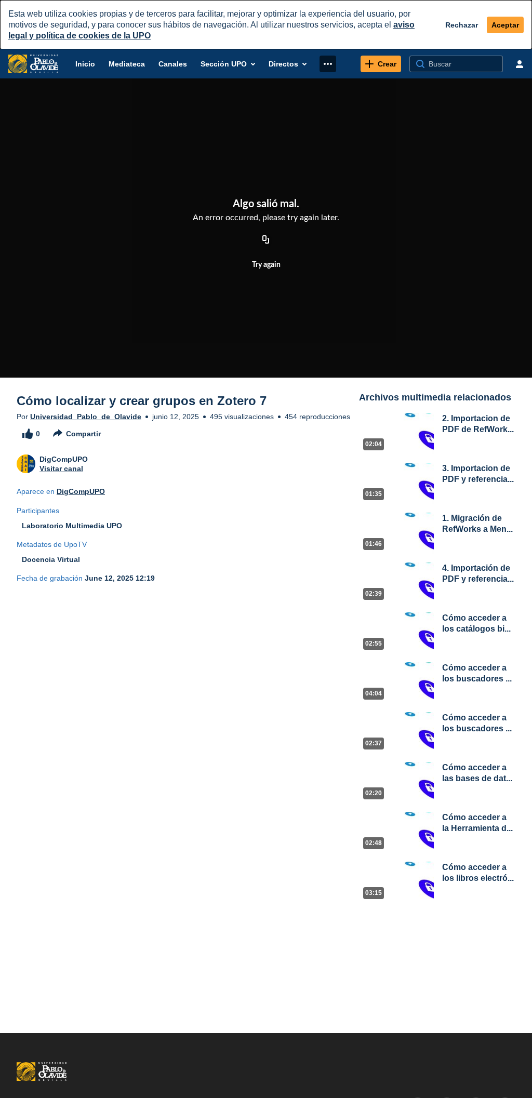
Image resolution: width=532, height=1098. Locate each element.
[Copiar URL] (266, 240)
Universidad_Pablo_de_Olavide (85, 416)
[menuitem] (85, 64)
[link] (381, 64)
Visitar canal (61, 468)
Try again (266, 265)
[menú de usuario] (519, 64)
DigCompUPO (81, 491)
